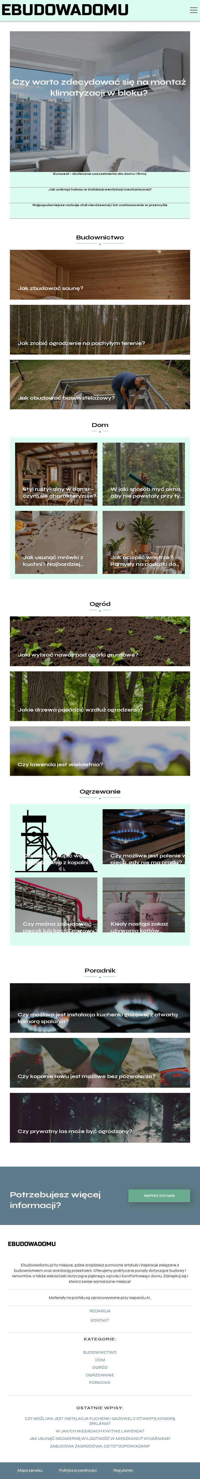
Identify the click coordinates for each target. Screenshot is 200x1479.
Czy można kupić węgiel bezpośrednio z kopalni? (57, 859)
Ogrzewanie (100, 791)
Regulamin (123, 1470)
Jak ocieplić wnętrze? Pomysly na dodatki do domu (143, 561)
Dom (100, 425)
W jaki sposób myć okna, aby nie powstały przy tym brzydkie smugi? (148, 492)
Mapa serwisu (29, 1470)
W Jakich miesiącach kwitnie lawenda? (100, 1430)
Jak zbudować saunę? (50, 288)
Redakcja (100, 1310)
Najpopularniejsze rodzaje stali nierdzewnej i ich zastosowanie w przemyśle (100, 205)
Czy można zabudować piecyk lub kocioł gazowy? (60, 927)
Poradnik (100, 970)
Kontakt (100, 1320)
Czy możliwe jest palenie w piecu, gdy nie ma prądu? (148, 859)
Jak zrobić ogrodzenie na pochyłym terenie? (81, 343)
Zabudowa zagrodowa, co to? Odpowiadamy (100, 1446)
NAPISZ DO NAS (159, 1196)
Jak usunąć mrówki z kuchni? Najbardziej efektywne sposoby (53, 561)
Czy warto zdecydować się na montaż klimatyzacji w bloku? (99, 87)
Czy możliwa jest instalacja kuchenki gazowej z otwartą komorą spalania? (98, 1018)
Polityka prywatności (78, 1470)
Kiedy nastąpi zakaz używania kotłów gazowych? (139, 927)
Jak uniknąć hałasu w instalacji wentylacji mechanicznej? (100, 189)
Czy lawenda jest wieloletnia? (60, 764)
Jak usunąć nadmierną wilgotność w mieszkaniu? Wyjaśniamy (100, 1438)
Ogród (100, 604)
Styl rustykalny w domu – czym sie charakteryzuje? (59, 492)
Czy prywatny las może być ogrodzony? (75, 1131)
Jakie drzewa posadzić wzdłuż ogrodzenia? (80, 710)
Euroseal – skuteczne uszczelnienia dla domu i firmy (100, 174)
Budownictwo (100, 237)
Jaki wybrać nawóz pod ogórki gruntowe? (78, 655)
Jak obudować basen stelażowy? (66, 398)
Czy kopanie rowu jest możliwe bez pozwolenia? (86, 1076)
